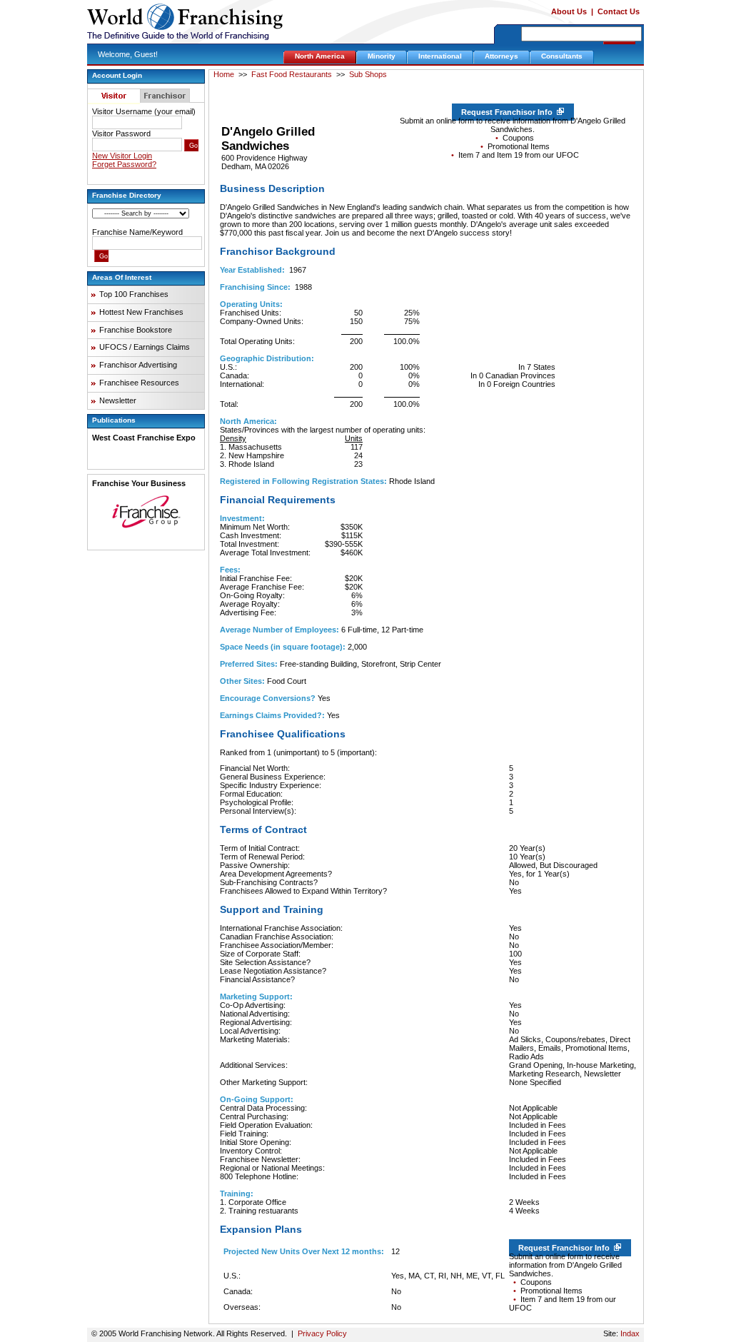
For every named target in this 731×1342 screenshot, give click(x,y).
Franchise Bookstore (135, 330)
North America (320, 56)
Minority (381, 56)
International (440, 56)
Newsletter (117, 400)
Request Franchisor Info (509, 112)
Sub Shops (368, 74)
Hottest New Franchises (141, 312)
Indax (630, 1333)
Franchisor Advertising (138, 364)
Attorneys (501, 56)
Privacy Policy (322, 1333)
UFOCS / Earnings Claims (144, 347)
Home (223, 74)
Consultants (562, 56)
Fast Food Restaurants (291, 74)
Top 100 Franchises (133, 294)
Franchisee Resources (139, 382)
